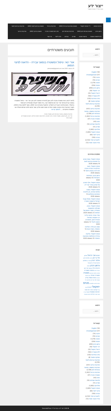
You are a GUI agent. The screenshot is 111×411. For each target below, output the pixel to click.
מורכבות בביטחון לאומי (18, 26)
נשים (98, 121)
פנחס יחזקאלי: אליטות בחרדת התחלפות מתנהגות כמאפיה (91, 236)
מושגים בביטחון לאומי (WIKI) (36, 26)
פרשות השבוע (83, 36)
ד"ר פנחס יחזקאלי (85, 26)
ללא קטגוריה (96, 96)
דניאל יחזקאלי (95, 93)
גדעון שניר (90, 263)
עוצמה (98, 280)
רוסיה (91, 289)
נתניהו (94, 278)
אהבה (98, 77)
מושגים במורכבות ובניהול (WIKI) (68, 26)
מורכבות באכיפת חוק (68, 31)
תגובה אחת (69, 118)
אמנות (98, 85)
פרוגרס (89, 287)
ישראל (98, 270)
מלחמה (95, 273)
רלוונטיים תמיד (95, 140)
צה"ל (98, 289)
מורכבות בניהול (51, 26)
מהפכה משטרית (89, 270)
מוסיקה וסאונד (95, 101)
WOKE (98, 255)
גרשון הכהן (98, 31)
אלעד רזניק (95, 260)
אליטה (91, 258)
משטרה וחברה (48, 114)
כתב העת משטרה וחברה (52, 31)
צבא (86, 287)
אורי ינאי (70, 116)
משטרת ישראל (95, 275)
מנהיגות (91, 273)
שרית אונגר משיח (94, 143)
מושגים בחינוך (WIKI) (36, 31)
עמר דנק (92, 280)
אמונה (98, 82)
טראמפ (90, 268)
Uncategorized (91, 75)
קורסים (67, 36)
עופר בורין (88, 278)
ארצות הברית (96, 263)
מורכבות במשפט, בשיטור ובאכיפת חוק (62, 114)
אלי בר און (96, 258)
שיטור (87, 292)
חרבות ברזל (96, 268)
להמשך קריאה (55, 109)
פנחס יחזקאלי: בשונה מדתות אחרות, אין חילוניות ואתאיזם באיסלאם (91, 192)
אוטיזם (98, 80)
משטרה (86, 273)
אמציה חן (89, 260)
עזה (95, 280)
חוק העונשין (64, 116)
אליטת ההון (86, 258)
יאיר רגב (86, 268)
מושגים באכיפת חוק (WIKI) (84, 31)
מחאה (98, 273)
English (94, 72)
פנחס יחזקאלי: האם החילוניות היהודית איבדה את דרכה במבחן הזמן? (92, 168)
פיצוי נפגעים (49, 116)
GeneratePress (46, 408)
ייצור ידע (95, 5)
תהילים (93, 294)
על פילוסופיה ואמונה (95, 36)
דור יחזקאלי (96, 90)
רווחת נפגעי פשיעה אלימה (38, 116)
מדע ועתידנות (95, 98)
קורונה (98, 137)
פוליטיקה (97, 129)
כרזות (95, 270)
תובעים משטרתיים (26, 116)
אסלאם (85, 260)
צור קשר (49, 36)
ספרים (74, 36)
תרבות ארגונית (87, 294)
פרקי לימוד (58, 36)
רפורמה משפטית (95, 292)
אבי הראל (92, 255)
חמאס (88, 265)
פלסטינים (91, 283)
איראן (85, 255)
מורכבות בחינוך (22, 31)
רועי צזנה (87, 290)
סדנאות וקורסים (95, 124)
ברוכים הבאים (97, 26)
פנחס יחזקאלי (95, 132)
